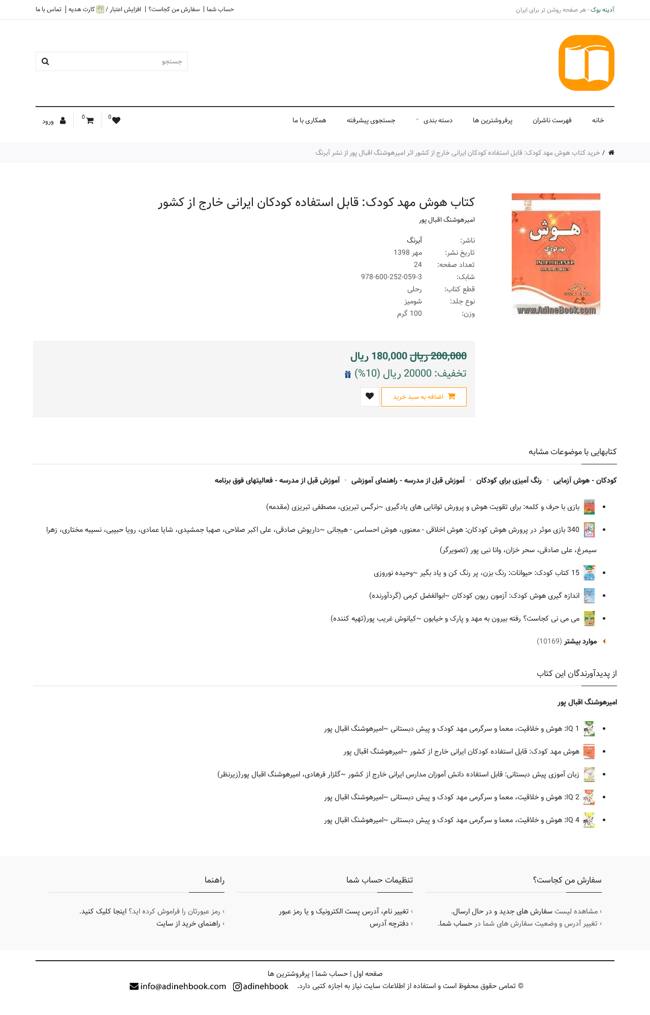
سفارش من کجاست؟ (174, 9)
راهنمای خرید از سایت (188, 924)
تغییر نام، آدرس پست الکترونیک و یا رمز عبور (344, 911)
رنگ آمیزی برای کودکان (509, 481)
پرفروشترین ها (492, 120)
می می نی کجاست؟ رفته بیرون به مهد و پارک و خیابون (502, 619)
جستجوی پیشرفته (371, 120)
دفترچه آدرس (389, 924)
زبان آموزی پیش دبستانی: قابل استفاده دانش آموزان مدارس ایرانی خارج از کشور (464, 774)
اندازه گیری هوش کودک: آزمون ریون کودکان (516, 596)
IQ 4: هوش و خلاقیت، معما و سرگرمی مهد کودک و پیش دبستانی (486, 820)
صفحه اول (368, 974)
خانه (598, 120)
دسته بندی (438, 120)
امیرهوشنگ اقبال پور (447, 219)
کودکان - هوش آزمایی (585, 481)
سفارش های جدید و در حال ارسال (502, 911)
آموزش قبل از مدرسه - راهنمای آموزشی (408, 481)
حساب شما (220, 9)
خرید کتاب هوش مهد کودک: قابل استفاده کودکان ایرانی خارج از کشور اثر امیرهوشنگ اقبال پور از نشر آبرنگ (457, 152)
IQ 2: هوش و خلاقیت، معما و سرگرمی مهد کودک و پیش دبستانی (486, 797)
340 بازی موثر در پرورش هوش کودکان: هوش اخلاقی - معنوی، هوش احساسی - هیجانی (454, 530)
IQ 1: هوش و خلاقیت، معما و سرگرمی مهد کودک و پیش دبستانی (486, 729)
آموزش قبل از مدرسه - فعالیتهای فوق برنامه (277, 481)
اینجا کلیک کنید (103, 911)
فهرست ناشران (552, 120)
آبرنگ (414, 240)
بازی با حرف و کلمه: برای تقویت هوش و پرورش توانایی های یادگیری (483, 507)
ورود (48, 121)
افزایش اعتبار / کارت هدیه (105, 9)
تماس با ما (48, 9)
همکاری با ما (309, 120)
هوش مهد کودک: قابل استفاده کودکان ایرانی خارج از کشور (495, 752)
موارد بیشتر (580, 641)
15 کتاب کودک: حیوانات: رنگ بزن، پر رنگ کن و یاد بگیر (500, 573)
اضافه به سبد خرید (419, 396)
